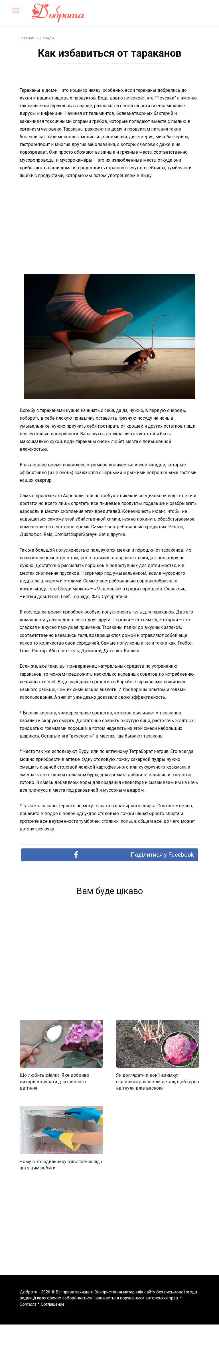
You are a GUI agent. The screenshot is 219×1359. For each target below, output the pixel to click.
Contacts (28, 1304)
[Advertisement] (109, 227)
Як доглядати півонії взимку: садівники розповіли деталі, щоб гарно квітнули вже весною (157, 1081)
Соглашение (52, 1304)
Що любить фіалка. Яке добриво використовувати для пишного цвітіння (54, 1081)
